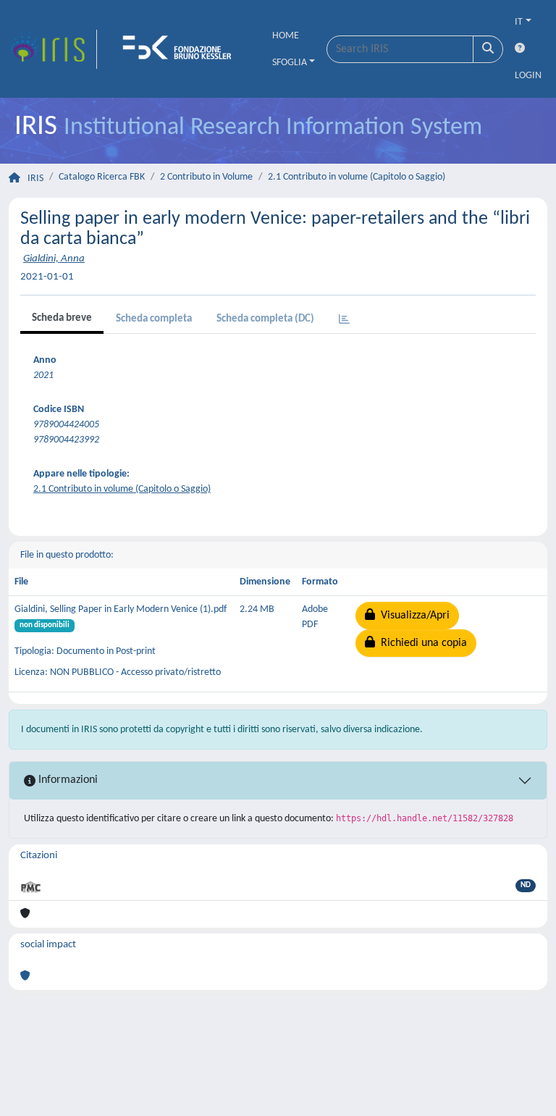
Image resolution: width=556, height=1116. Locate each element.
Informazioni (66, 780)
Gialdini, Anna (54, 258)
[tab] (344, 320)
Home (285, 35)
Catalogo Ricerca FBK (102, 177)
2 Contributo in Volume (206, 177)
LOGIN (528, 75)
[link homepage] (53, 49)
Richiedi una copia (421, 643)
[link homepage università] (182, 49)
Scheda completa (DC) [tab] (265, 319)
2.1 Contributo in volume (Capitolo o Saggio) (356, 177)
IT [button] (519, 22)
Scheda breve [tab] (62, 318)
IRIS (35, 178)
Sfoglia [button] (289, 62)
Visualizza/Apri (412, 615)
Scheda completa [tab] (154, 319)
